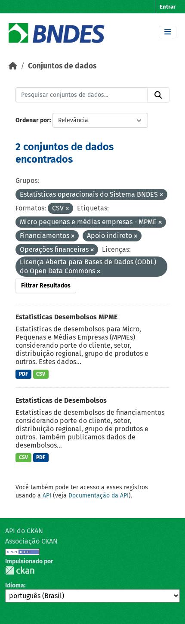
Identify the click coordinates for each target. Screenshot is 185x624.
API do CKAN (24, 531)
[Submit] (158, 95)
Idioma (14, 585)
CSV (40, 374)
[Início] (13, 66)
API (47, 495)
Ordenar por (32, 120)
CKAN (19, 570)
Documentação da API (98, 495)
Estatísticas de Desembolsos (61, 400)
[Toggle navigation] (167, 32)
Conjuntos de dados (62, 66)
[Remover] (161, 195)
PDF (23, 374)
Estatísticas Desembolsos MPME (66, 317)
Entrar (168, 6)
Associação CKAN (31, 541)
